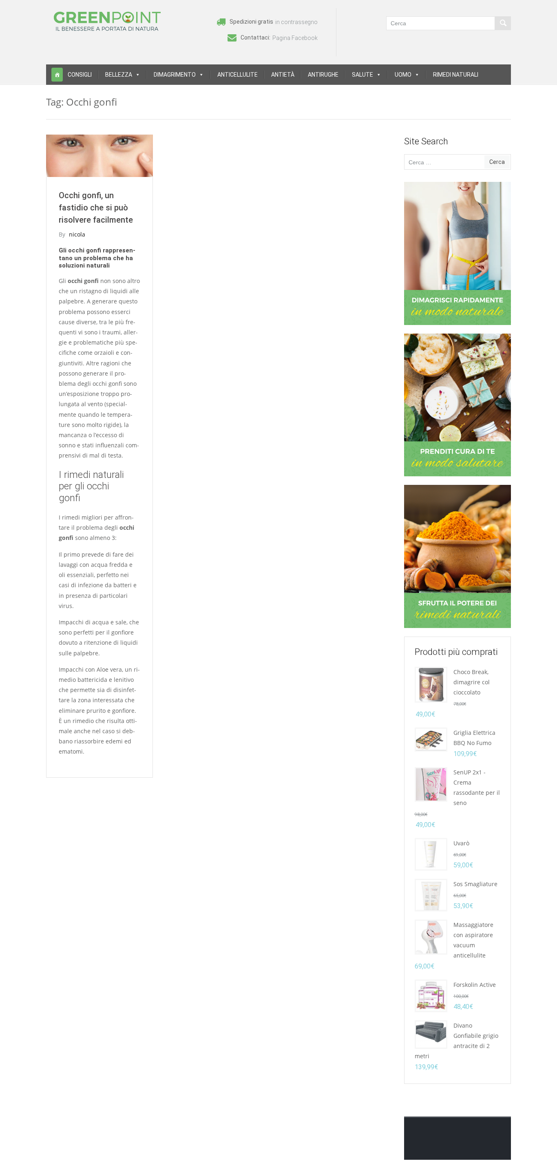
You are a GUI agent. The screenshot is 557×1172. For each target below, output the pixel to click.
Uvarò (461, 843)
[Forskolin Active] (431, 995)
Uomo (403, 74)
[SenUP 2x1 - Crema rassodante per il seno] (431, 783)
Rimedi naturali (455, 74)
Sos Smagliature (475, 884)
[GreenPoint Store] (107, 21)
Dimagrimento (175, 74)
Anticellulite (237, 74)
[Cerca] (503, 23)
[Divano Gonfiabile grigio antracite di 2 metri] (431, 1034)
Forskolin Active (474, 984)
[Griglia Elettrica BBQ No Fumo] (431, 739)
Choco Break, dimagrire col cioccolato (471, 682)
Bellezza (118, 74)
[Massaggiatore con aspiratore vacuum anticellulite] (431, 936)
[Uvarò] (431, 854)
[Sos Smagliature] (431, 894)
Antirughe (323, 74)
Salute (362, 74)
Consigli (80, 74)
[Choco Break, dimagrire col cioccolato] (431, 684)
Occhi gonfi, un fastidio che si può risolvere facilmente (96, 207)
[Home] (57, 75)
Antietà (282, 74)
